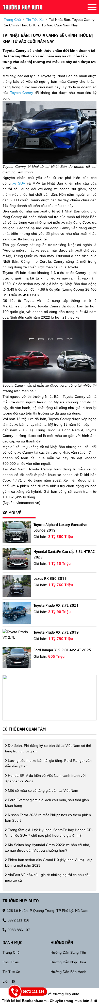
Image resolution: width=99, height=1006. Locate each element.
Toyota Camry (21, 93)
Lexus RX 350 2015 (50, 578)
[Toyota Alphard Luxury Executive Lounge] (17, 532)
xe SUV (18, 183)
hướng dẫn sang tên (68, 952)
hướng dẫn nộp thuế (68, 962)
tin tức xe (35, 20)
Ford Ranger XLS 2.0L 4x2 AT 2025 (62, 649)
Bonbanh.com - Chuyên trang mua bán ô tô (59, 1001)
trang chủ (12, 20)
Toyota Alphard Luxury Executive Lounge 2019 (60, 527)
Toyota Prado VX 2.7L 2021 (56, 604)
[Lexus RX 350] (17, 586)
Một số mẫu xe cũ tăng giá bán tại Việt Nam (42, 790)
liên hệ (9, 981)
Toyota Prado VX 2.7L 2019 (56, 631)
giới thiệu (11, 962)
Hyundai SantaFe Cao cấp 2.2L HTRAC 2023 (64, 554)
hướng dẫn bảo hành (68, 972)
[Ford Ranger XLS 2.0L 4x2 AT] (17, 657)
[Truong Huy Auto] (23, 7)
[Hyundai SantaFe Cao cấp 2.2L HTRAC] (17, 559)
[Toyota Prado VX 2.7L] (17, 613)
